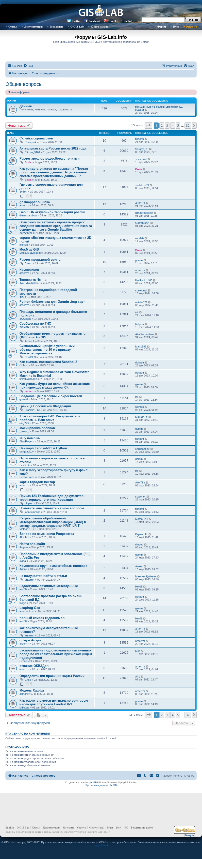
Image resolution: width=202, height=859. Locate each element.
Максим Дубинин (30, 252)
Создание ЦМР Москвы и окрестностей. (51, 396)
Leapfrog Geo (29, 608)
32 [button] (187, 125)
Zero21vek (26, 232)
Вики (110, 827)
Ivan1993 (30, 357)
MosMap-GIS (29, 249)
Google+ (113, 20)
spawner (140, 496)
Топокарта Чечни (33, 280)
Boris (28, 162)
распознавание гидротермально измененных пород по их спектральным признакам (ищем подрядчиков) (55, 654)
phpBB (93, 782)
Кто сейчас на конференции (27, 733)
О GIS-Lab (77, 26)
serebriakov (26, 611)
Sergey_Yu (141, 149)
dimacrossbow (28, 215)
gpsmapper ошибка (34, 202)
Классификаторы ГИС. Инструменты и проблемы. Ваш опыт (49, 418)
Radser (139, 109)
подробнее (100, 845)
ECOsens (25, 318)
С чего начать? (100, 26)
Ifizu (21, 296)
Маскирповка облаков (37, 428)
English (128, 20)
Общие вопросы (23, 84)
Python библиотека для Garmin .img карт (52, 301)
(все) (101, 827)
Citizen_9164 (32, 152)
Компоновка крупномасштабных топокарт (53, 566)
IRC (126, 827)
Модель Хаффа (31, 690)
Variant (29, 391)
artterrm (24, 205)
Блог (176, 26)
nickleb (23, 244)
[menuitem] (28, 66)
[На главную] (101, 11)
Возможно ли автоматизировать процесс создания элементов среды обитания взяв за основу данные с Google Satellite (55, 225)
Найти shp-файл (32, 544)
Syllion (23, 191)
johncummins (32, 512)
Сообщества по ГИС (35, 323)
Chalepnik (30, 142)
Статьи (12, 26)
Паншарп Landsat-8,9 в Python (43, 448)
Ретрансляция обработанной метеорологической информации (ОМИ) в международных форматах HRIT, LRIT (52, 521)
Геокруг (189, 835)
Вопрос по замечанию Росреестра (46, 534)
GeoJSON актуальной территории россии (52, 212)
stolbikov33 (142, 185)
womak (139, 406)
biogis (22, 603)
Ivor (137, 650)
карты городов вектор (37, 482)
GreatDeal (25, 661)
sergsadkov (26, 451)
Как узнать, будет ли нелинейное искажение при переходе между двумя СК (54, 385)
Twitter (76, 20)
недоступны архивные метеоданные (48, 586)
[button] (148, 125)
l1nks (28, 679)
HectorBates (26, 477)
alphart (23, 693)
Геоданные (56, 26)
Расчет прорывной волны (40, 259)
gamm (139, 260)
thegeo (23, 547)
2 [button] (162, 125)
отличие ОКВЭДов (34, 666)
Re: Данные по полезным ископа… (159, 106)
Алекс (28, 263)
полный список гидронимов (42, 618)
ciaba (22, 560)
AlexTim (140, 482)
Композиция (29, 269)
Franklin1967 (32, 409)
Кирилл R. (141, 416)
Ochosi (23, 365)
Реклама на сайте (142, 827)
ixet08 (23, 589)
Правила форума (19, 92)
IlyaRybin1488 (27, 283)
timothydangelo (28, 378)
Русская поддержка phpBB (101, 785)
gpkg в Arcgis (30, 640)
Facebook (94, 20)
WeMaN (24, 326)
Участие (81, 827)
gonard (23, 399)
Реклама (191, 26)
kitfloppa (24, 707)
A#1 (137, 676)
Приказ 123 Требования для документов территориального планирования (51, 497)
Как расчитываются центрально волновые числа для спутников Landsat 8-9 (53, 702)
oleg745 (24, 423)
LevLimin (24, 465)
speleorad (141, 159)
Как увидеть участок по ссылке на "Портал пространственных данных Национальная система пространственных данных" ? (53, 172)
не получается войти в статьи (43, 576)
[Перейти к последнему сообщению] (146, 138)
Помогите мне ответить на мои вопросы (51, 508)
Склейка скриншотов (36, 138)
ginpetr (29, 503)
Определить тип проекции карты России (51, 676)
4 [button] (172, 125)
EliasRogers (26, 441)
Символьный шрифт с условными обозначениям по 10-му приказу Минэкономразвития (47, 349)
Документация (33, 26)
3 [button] (167, 125)
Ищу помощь (29, 438)
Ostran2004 (142, 222)
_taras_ (24, 431)
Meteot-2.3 (25, 528)
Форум (161, 26)
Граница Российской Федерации (45, 406)
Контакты (68, 827)
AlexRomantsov (144, 334)
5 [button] (178, 125)
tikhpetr (139, 138)
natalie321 (141, 302)
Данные (25, 106)
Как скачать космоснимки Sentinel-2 (48, 362)
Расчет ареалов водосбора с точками (49, 158)
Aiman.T (29, 341)
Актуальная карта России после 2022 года (52, 148)
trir (136, 312)
